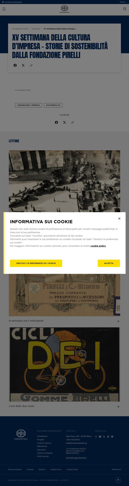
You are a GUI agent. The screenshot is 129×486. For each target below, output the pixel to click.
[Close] (119, 218)
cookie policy (98, 246)
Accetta (109, 263)
